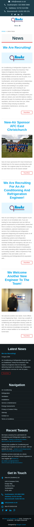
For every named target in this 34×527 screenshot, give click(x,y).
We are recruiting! (17, 47)
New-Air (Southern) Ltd (11, 518)
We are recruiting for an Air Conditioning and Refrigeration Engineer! (17, 190)
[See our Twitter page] (15, 15)
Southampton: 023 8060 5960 (18, 5)
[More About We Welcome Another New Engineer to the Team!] (17, 312)
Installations (5, 399)
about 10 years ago (7, 451)
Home (3, 31)
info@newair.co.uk (19, 2)
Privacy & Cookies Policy (9, 409)
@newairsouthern (17, 441)
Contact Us (5, 416)
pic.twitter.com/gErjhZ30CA (10, 461)
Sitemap (4, 412)
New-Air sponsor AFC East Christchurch (17, 126)
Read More (27, 112)
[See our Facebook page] (12, 15)
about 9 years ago (7, 441)
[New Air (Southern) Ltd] (17, 20)
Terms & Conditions (8, 419)
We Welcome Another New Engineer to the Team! (17, 278)
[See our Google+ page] (22, 15)
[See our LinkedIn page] (19, 15)
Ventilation (5, 396)
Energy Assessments (8, 406)
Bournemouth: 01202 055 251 (18, 11)
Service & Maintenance (9, 403)
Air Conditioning (7, 390)
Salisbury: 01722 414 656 (18, 8)
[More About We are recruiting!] (17, 64)
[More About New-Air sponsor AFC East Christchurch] (17, 158)
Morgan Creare (21, 524)
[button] (16, 25)
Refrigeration (6, 393)
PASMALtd (14, 458)
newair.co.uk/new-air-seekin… (18, 439)
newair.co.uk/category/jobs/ (22, 449)
